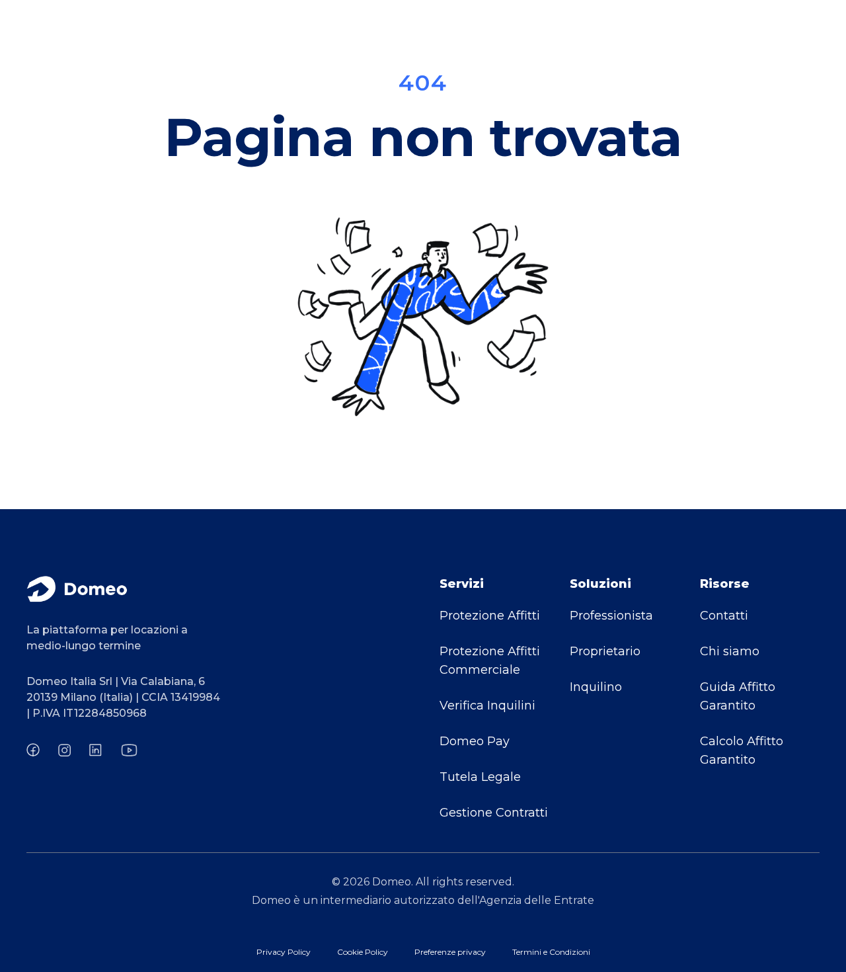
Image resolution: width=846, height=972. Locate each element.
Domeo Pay (475, 741)
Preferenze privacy (450, 952)
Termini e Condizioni (551, 952)
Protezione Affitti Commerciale (490, 660)
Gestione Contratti (494, 812)
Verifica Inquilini (487, 705)
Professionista (611, 615)
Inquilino (596, 687)
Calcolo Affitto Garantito (741, 750)
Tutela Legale (480, 777)
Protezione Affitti (490, 615)
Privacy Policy (283, 952)
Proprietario (605, 651)
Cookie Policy (362, 952)
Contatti (724, 615)
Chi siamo (729, 651)
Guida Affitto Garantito (737, 696)
